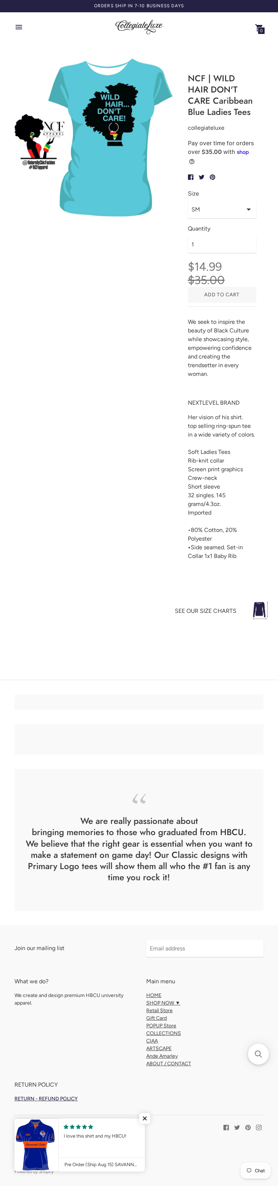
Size (193, 193)
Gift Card (156, 1018)
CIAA (152, 1041)
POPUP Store (161, 1026)
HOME (153, 995)
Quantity (199, 228)
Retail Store (159, 1010)
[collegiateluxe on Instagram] (259, 1126)
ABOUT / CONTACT (168, 1064)
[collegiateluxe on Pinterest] (248, 1126)
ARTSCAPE (159, 1048)
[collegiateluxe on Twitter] (237, 1126)
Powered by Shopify (34, 1171)
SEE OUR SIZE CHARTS (205, 610)
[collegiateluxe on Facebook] (226, 1126)
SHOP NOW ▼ (163, 1003)
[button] (144, 1118)
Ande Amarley (162, 1056)
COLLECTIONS (163, 1033)
